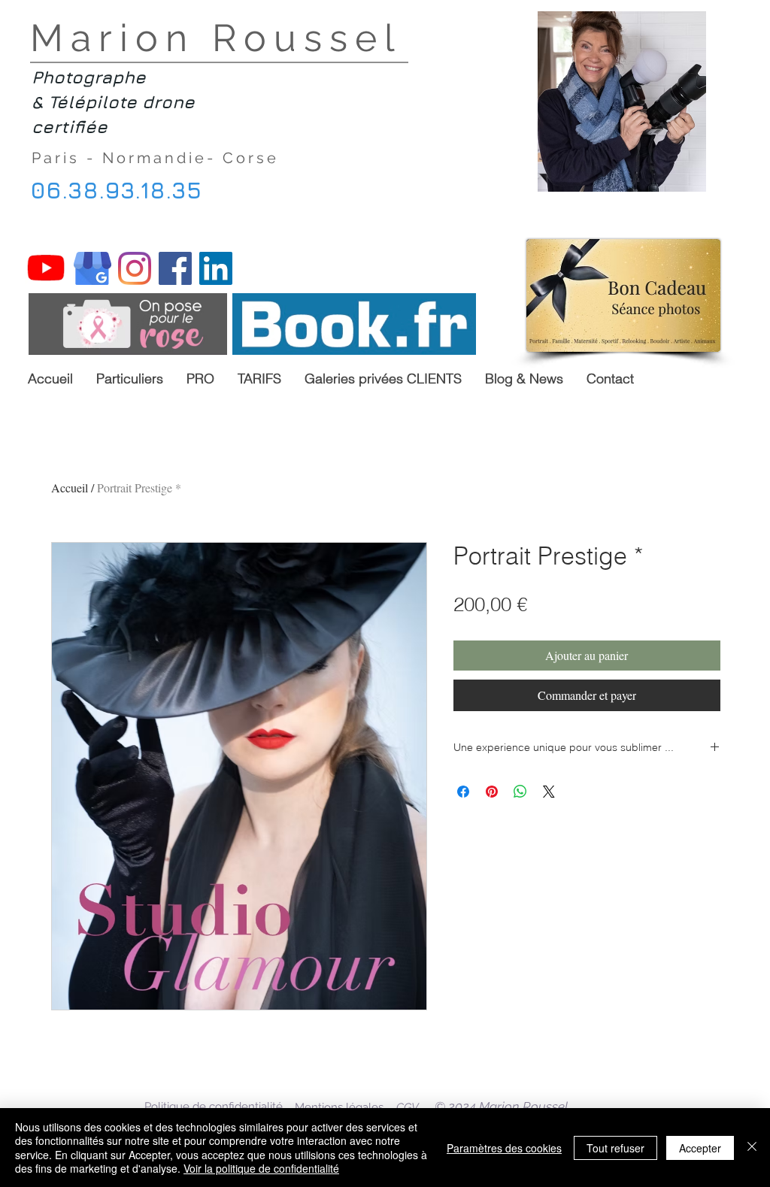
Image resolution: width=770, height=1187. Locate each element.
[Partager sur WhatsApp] (520, 792)
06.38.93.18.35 (116, 190)
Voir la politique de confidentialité (261, 1168)
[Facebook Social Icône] (175, 268)
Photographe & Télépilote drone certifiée (113, 102)
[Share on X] (549, 792)
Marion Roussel (225, 38)
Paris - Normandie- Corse (159, 158)
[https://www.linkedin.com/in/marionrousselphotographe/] (215, 268)
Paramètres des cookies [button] (504, 1147)
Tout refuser (615, 1147)
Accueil (69, 487)
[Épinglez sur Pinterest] (492, 792)
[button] (200, 378)
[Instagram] (134, 268)
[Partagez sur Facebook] (463, 792)
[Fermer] (752, 1147)
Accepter (700, 1147)
